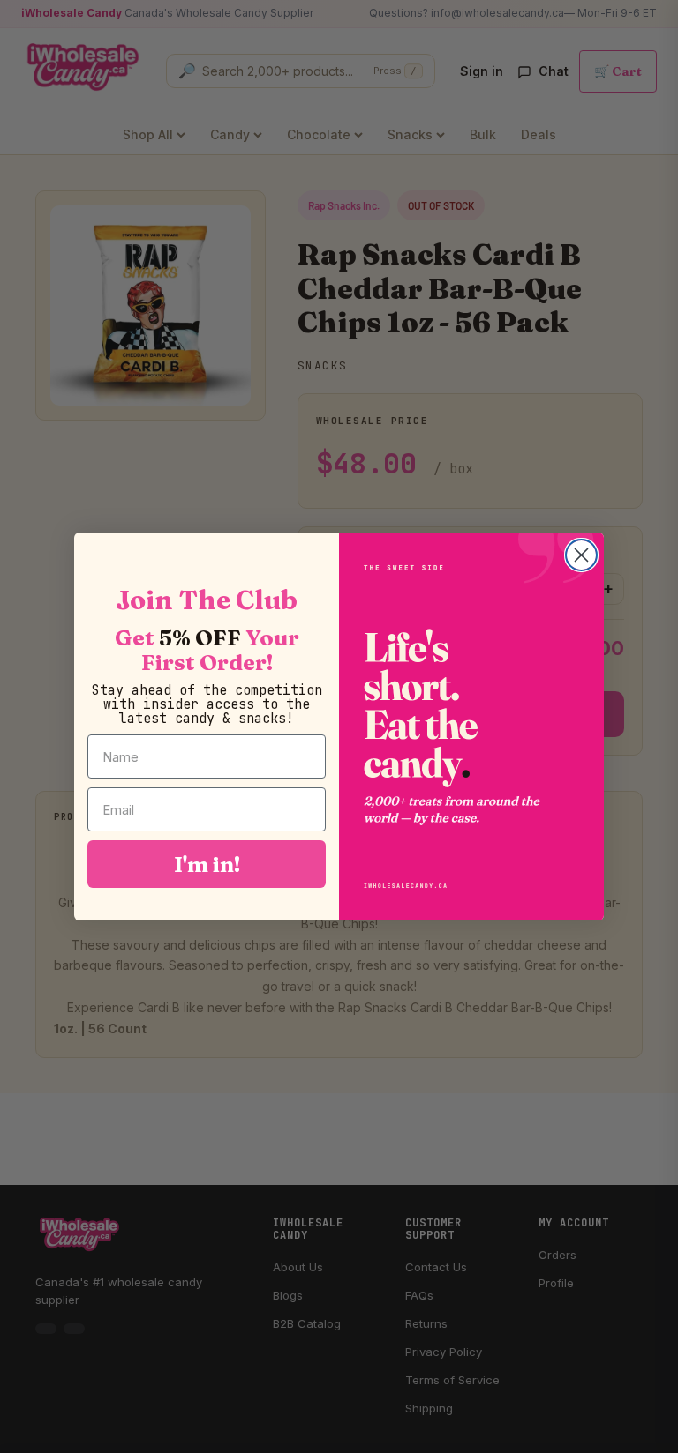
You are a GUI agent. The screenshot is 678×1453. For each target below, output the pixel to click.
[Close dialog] (581, 555)
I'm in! (207, 864)
